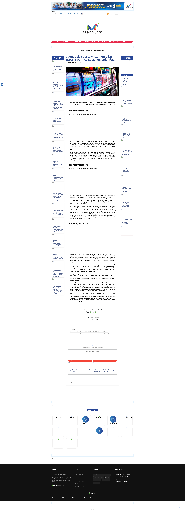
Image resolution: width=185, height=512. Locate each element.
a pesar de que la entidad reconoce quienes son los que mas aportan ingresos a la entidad (88, 331)
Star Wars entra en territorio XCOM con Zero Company (58, 69)
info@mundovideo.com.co (125, 479)
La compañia (122, 497)
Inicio (58, 41)
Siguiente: (112, 360)
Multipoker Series (105, 480)
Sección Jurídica (78, 483)
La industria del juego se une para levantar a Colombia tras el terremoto (58, 136)
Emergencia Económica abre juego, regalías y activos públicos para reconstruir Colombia (58, 105)
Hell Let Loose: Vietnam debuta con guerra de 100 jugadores (58, 178)
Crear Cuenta (68, 13)
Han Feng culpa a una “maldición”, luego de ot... (127, 221)
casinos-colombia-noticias (97, 50)
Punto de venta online (92, 41)
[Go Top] (181, 499)
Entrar (130, 481)
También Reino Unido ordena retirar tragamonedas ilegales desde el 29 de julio (58, 290)
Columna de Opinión (79, 478)
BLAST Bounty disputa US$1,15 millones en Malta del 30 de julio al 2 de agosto (58, 273)
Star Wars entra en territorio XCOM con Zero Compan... (126, 188)
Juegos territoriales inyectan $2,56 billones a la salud (58, 256)
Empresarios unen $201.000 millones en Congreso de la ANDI (58, 162)
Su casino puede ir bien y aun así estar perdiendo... (126, 171)
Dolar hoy (107, 477)
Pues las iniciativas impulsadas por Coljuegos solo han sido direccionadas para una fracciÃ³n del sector (91, 333)
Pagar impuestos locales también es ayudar (126, 120)
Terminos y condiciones (113, 497)
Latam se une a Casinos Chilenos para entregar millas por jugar (105, 370)
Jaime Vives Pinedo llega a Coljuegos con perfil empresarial (58, 149)
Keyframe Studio (87, 497)
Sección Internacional (79, 486)
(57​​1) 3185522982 (126, 474)
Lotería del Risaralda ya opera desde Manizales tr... (126, 204)
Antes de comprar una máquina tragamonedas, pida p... (126, 81)
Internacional (113, 41)
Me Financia (96, 482)
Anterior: (72, 360)
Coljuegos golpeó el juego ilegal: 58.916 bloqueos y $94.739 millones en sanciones (58, 213)
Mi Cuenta (62, 13)
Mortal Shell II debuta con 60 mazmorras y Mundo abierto (57, 121)
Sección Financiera (79, 485)
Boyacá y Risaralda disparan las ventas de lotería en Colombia (58, 243)
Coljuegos (77, 476)
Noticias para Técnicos (79, 481)
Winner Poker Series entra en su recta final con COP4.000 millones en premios (58, 86)
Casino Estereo (97, 480)
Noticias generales (79, 474)
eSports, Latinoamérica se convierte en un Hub (80, 370)
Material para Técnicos (98, 477)
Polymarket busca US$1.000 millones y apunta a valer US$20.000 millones (58, 229)
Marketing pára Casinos (80, 479)
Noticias (104, 41)
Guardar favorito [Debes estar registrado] (92, 347)
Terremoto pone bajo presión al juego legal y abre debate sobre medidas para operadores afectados (58, 196)
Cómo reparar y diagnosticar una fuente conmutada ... (127, 152)
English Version (77, 13)
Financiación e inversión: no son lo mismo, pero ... (127, 102)
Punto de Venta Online (105, 474)
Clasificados (124, 41)
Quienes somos (67, 41)
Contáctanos (78, 41)
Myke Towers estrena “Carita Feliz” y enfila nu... (126, 135)
